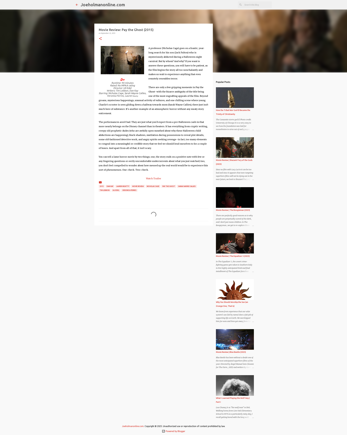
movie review (138, 186)
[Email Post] (100, 183)
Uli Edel (116, 190)
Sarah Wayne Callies (187, 186)
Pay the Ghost (168, 186)
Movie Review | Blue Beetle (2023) (231, 352)
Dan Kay (110, 186)
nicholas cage (153, 186)
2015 (102, 186)
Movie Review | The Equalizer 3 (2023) (233, 256)
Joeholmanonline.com (103, 4)
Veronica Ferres (129, 190)
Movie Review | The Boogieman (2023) (233, 210)
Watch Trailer (153, 178)
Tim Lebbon (105, 190)
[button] (100, 39)
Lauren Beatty (122, 186)
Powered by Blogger (175, 431)
